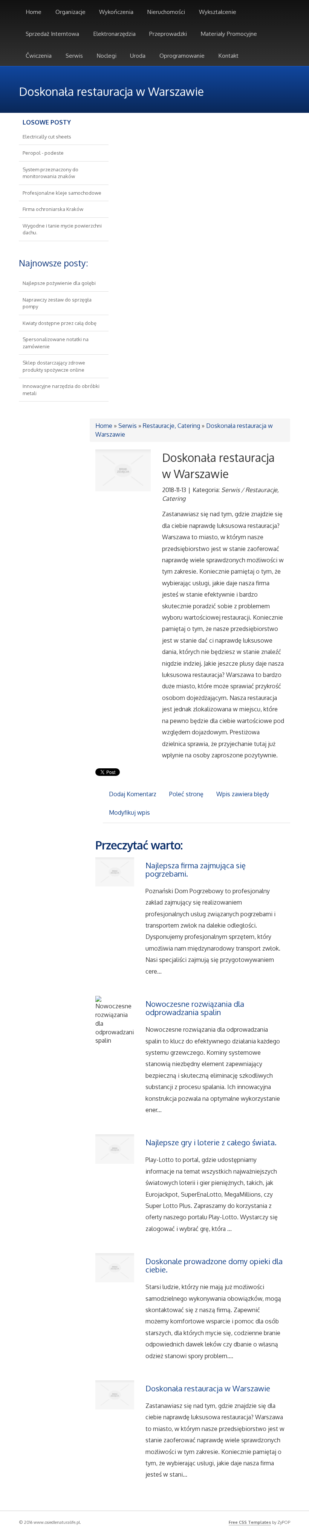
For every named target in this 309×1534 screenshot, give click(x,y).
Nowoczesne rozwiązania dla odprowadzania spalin (194, 1008)
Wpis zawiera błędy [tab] (242, 794)
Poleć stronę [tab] (186, 794)
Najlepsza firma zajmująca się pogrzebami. (195, 869)
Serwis (127, 425)
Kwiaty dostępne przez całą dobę (59, 323)
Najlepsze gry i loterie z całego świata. (211, 1142)
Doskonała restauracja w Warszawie (207, 1388)
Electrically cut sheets (47, 137)
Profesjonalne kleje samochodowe (62, 193)
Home (103, 425)
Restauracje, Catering (171, 425)
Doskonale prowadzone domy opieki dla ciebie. (214, 1265)
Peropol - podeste (43, 153)
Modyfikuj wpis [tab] (129, 812)
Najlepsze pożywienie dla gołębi (59, 283)
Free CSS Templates (250, 1522)
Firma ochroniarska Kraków (53, 209)
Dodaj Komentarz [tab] (132, 794)
